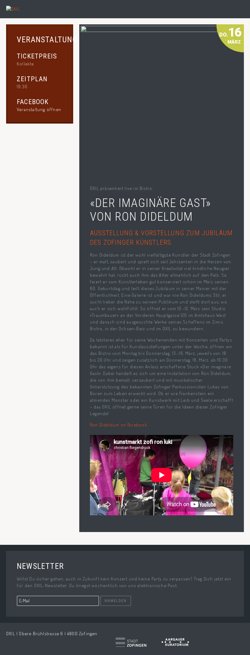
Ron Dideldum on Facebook (118, 425)
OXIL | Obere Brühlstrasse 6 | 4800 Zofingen (52, 633)
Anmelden (116, 601)
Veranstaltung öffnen (39, 109)
